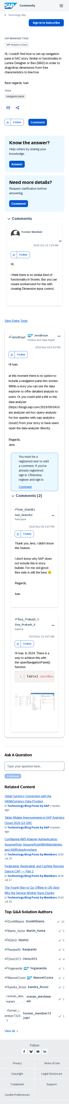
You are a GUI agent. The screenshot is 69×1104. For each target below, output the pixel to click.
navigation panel (15, 96)
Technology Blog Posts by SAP (28, 805)
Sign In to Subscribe (46, 22)
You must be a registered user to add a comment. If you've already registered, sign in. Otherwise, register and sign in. (34, 468)
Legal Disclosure (51, 1073)
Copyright (17, 1073)
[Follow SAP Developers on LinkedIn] (44, 1051)
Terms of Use (52, 1063)
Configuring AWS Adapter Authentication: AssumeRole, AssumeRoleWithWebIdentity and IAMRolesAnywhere (33, 844)
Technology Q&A (17, 15)
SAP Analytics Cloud (16, 44)
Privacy (17, 1063)
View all (10, 1031)
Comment (37, 122)
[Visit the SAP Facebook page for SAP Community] (24, 1051)
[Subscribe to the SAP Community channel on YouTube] (37, 1051)
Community (27, 5)
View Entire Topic (16, 320)
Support (52, 1084)
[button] (8, 122)
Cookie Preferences (17, 1094)
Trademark (17, 1084)
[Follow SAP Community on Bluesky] (31, 1051)
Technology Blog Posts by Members (32, 854)
